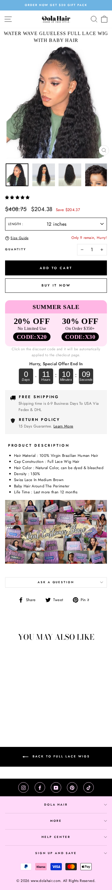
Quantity (15, 249)
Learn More (63, 426)
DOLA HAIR (56, 805)
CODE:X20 (32, 336)
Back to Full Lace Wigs (60, 756)
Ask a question (56, 582)
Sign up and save (56, 853)
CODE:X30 (80, 336)
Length (15, 224)
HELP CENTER (56, 837)
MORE (56, 821)
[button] (18, 197)
